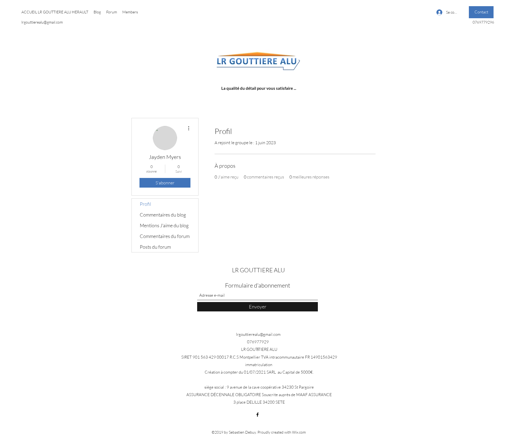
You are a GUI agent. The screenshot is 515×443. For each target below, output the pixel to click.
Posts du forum (155, 247)
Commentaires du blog (163, 215)
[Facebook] (257, 414)
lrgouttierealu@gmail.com (42, 22)
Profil (145, 204)
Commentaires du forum (165, 236)
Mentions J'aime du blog (164, 225)
